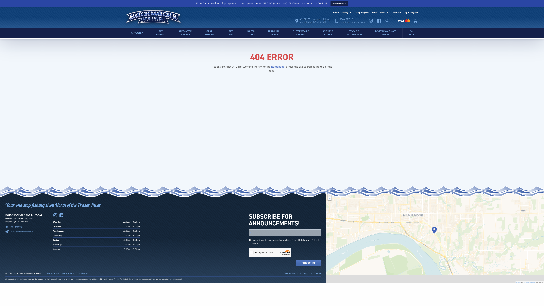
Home (336, 12)
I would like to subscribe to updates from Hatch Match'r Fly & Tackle (286, 242)
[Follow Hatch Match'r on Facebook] (379, 21)
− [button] (330, 198)
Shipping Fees (362, 12)
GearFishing (209, 33)
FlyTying (230, 33)
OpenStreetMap (529, 282)
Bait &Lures (251, 33)
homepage (277, 66)
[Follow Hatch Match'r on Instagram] (371, 21)
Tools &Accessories (354, 33)
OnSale (411, 33)
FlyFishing (160, 33)
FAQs (374, 12)
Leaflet (518, 282)
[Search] (387, 21)
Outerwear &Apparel (301, 33)
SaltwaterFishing (185, 33)
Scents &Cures (327, 33)
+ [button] (330, 194)
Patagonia (136, 32)
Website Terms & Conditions (75, 273)
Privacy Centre (52, 273)
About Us (384, 12)
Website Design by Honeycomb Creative (302, 273)
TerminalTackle (274, 33)
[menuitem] (336, 12)
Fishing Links (347, 12)
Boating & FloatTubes (385, 33)
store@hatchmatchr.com (22, 231)
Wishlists (397, 12)
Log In (411, 12)
